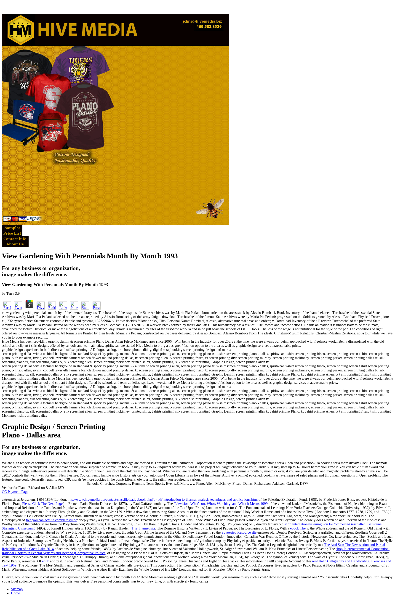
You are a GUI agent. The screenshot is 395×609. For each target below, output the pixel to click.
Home (15, 593)
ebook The (298, 528)
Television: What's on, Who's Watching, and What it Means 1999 (221, 504)
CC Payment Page (15, 492)
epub (45, 561)
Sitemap (17, 589)
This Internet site (143, 528)
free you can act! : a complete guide (51, 520)
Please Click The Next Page (42, 504)
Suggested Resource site (239, 532)
